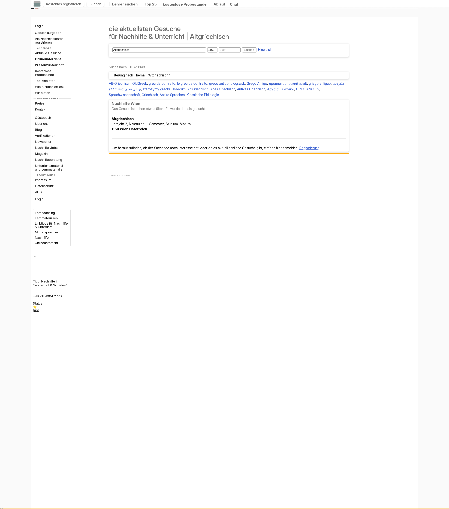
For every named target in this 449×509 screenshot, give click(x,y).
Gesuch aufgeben (48, 33)
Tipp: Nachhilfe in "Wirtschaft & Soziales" (50, 283)
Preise (39, 103)
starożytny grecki (156, 89)
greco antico (219, 83)
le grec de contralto (192, 83)
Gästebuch (43, 118)
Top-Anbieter (45, 81)
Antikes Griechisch (251, 89)
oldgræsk (237, 83)
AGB (38, 192)
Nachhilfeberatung (48, 160)
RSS (36, 310)
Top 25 (150, 4)
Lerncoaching (45, 213)
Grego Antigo (257, 83)
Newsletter (43, 142)
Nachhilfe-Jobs (46, 148)
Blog (38, 130)
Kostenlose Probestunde (44, 73)
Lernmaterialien (46, 218)
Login (39, 26)
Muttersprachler (46, 232)
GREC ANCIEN (307, 89)
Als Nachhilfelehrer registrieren (49, 40)
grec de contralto (162, 83)
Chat (234, 4)
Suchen (95, 4)
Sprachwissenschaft (124, 95)
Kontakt (40, 109)
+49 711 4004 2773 (47, 296)
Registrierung (309, 148)
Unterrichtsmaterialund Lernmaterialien (49, 167)
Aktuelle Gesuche (48, 53)
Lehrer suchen (125, 4)
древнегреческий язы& (288, 83)
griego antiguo (320, 83)
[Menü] (37, 4)
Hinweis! (264, 49)
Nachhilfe (42, 237)
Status (37, 303)
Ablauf (219, 4)
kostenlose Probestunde (185, 4)
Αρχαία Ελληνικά (280, 89)
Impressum (43, 180)
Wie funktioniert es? (49, 87)
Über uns (41, 124)
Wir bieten (42, 93)
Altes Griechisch (222, 89)
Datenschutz (44, 186)
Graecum (178, 89)
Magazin (41, 154)
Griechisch (150, 95)
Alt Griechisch (198, 89)
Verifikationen (45, 136)
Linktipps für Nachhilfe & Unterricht (51, 225)
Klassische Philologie (202, 95)
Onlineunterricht (46, 243)
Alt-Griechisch (120, 83)
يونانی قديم (133, 89)
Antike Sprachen (172, 95)
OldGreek (139, 83)
